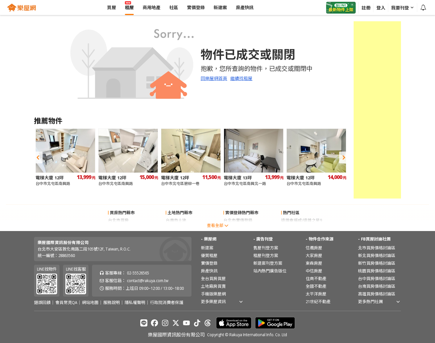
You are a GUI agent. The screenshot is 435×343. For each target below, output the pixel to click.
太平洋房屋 (316, 294)
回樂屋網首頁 (214, 78)
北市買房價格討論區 (376, 248)
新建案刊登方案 (267, 263)
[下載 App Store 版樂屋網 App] (234, 323)
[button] (38, 157)
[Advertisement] (377, 110)
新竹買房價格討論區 (376, 263)
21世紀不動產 (318, 301)
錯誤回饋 (42, 302)
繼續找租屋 (241, 78)
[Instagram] (165, 322)
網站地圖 (90, 302)
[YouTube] (186, 322)
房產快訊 (209, 271)
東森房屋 (314, 263)
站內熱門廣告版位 (269, 271)
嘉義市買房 (118, 228)
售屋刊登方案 (265, 248)
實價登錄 (209, 263)
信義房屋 (314, 248)
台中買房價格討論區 (376, 278)
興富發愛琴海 (293, 228)
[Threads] (207, 322)
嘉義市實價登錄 (237, 228)
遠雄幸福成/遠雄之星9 (301, 220)
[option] (65, 157)
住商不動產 (316, 278)
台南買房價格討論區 (376, 286)
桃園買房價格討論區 (376, 271)
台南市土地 (176, 220)
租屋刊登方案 (265, 255)
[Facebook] (154, 322)
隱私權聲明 (135, 302)
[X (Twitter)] (175, 322)
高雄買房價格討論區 (376, 294)
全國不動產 (316, 286)
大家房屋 (314, 255)
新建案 (207, 248)
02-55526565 (138, 273)
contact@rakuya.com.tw (147, 280)
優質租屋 (209, 255)
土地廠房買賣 (213, 286)
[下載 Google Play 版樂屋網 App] (275, 323)
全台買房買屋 (213, 278)
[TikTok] (197, 322)
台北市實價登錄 (237, 220)
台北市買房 (118, 220)
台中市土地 (176, 228)
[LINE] (143, 322)
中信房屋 (314, 271)
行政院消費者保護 (166, 302)
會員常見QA (66, 302)
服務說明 (111, 302)
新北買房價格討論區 (376, 255)
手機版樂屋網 (213, 294)
